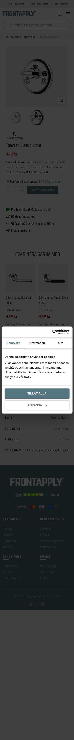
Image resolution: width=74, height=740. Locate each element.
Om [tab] (60, 343)
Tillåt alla (37, 393)
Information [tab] (37, 343)
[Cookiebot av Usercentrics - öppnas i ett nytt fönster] (52, 332)
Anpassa (34, 405)
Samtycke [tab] (13, 343)
